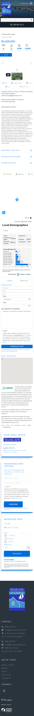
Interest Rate (8, 544)
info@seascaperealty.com (15, 630)
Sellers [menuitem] (4, 671)
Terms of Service (10, 351)
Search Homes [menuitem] (8, 665)
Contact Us (10, 281)
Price (5, 532)
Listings (8, 425)
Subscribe (13, 504)
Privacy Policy (18, 498)
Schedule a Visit (24, 281)
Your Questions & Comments (10, 308)
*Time (4, 302)
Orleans (24, 425)
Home (2, 425)
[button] (31, 20)
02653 (29, 425)
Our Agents (14, 452)
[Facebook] (4, 691)
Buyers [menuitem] (5, 668)
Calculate (17, 554)
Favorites (25, 3)
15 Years (15, 527)
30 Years (8, 527)
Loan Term (7, 523)
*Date (4, 296)
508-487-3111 (9, 448)
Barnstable (17, 425)
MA (12, 425)
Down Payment (8, 538)
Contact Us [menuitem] (6, 678)
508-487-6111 (18, 25)
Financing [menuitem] (6, 675)
